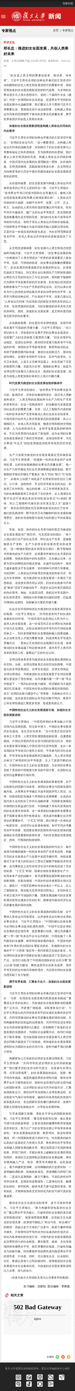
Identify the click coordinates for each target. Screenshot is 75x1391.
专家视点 (67, 30)
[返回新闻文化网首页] (37, 16)
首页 (56, 30)
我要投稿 (68, 3)
